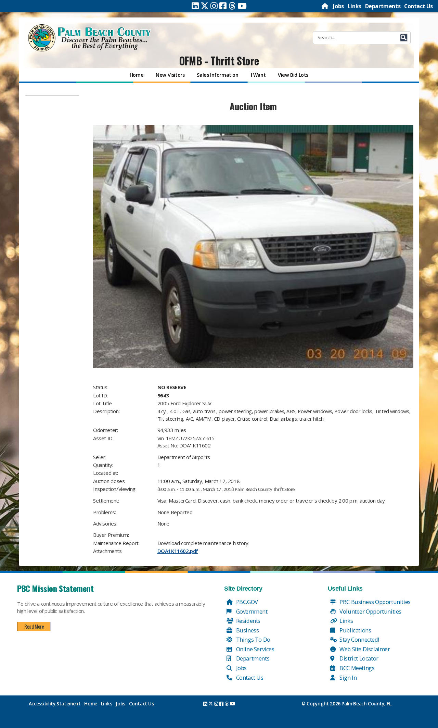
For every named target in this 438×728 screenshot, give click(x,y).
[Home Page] (325, 6)
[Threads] (232, 5)
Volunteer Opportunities (369, 611)
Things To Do (252, 639)
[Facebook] (223, 5)
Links (354, 6)
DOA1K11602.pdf (177, 550)
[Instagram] (214, 5)
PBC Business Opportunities (374, 602)
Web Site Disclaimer (364, 649)
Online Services (254, 649)
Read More (34, 626)
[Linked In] (195, 5)
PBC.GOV (246, 602)
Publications (354, 630)
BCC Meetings (356, 668)
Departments (383, 6)
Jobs (338, 6)
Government (251, 611)
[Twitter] (205, 5)
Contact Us (418, 6)
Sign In (347, 677)
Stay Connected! (358, 639)
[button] (404, 38)
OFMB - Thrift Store (219, 60)
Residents (247, 621)
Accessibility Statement (55, 704)
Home (90, 704)
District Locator (358, 658)
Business (247, 630)
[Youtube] (242, 5)
